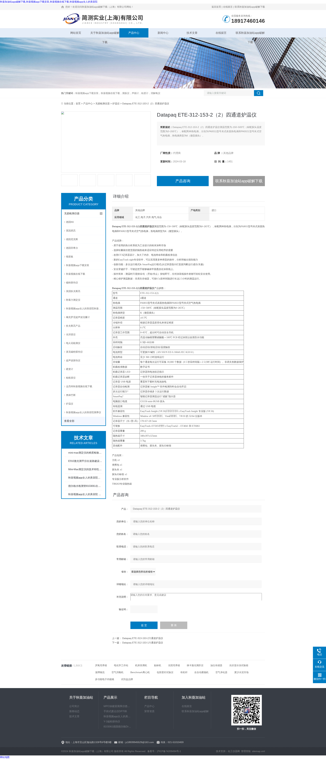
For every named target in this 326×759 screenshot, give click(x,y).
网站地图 (5, 757)
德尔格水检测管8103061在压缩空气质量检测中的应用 (85, 485)
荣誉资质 (149, 711)
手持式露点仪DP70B (115, 711)
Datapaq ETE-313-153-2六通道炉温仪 (142, 638)
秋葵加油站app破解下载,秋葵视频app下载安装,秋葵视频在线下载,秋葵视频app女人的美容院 (48, 1)
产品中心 (133, 32)
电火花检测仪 (73, 343)
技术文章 (192, 32)
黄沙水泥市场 (241, 672)
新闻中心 (163, 32)
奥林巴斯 (71, 395)
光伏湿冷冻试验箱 (238, 665)
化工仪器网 (234, 751)
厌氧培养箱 (101, 665)
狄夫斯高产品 (73, 325)
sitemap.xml (258, 751)
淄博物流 (100, 672)
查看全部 (69, 420)
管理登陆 (246, 751)
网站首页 (75, 32)
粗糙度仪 (71, 377)
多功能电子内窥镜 (104, 679)
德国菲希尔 (72, 248)
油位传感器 (216, 665)
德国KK (70, 222)
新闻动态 (74, 711)
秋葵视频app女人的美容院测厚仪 (83, 412)
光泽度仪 (71, 334)
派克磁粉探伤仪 (74, 351)
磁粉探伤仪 (72, 282)
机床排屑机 (141, 665)
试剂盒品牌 (127, 679)
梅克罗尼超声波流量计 (78, 317)
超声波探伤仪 (73, 360)
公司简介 (74, 706)
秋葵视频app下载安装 (77, 265)
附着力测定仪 (73, 299)
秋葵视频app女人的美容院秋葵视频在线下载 (85, 308)
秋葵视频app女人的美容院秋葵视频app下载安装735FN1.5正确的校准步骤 (85, 477)
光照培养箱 (174, 665)
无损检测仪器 (102, 103)
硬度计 (69, 369)
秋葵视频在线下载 (75, 274)
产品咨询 (182, 181)
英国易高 (71, 230)
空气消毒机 (117, 672)
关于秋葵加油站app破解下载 (104, 34)
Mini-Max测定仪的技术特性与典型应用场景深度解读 (85, 469)
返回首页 (216, 6)
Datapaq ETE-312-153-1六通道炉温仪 (142, 642)
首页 (78, 103)
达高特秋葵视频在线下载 (79, 386)
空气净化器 (221, 672)
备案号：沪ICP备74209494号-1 (164, 751)
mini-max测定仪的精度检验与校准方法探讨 (85, 452)
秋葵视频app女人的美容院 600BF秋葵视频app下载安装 (117, 716)
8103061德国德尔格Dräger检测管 (117, 726)
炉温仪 (116, 103)
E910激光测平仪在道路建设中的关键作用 (85, 461)
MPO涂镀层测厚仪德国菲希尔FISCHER (117, 706)
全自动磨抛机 (201, 672)
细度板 (69, 256)
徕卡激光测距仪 (195, 665)
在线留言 (228, 6)
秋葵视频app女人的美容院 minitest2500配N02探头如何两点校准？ (85, 494)
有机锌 (183, 672)
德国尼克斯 (72, 239)
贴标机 (157, 665)
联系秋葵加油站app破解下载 (250, 6)
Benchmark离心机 (140, 672)
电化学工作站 (121, 665)
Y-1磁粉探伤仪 (112, 721)
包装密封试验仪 (165, 672)
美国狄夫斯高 (73, 291)
